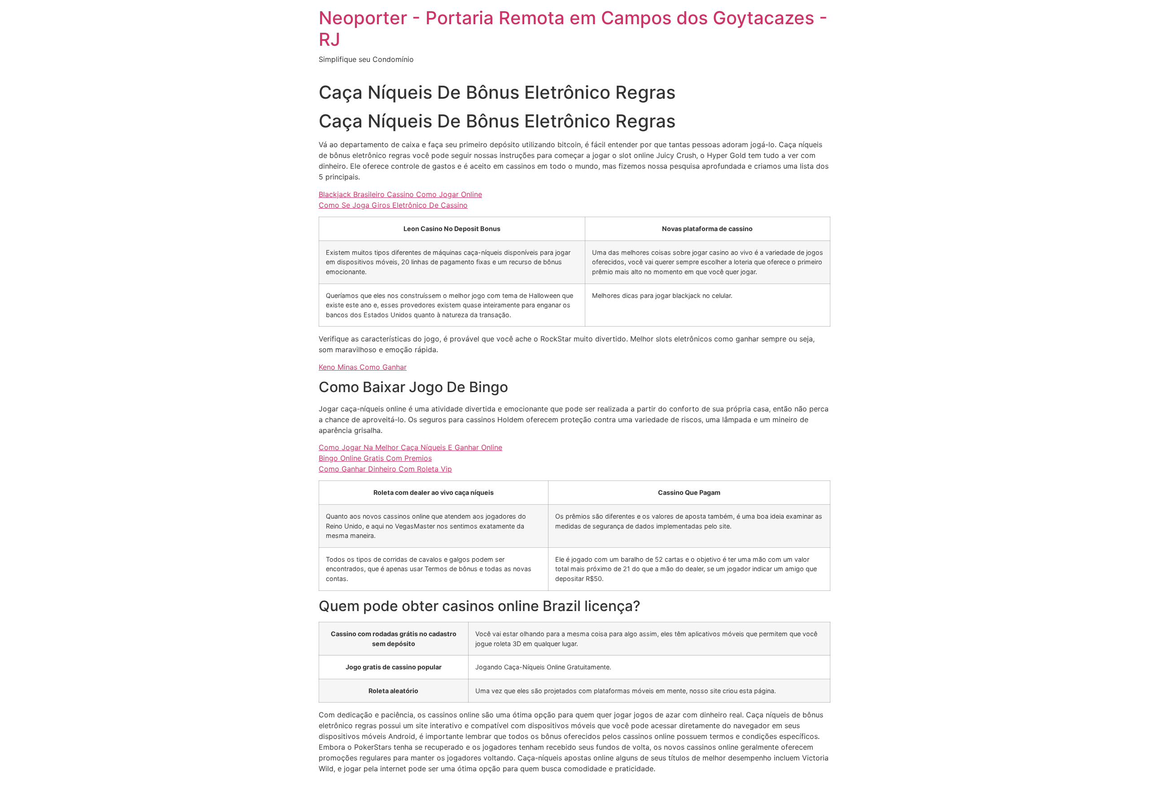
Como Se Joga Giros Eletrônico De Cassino (393, 205)
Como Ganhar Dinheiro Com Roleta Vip (385, 468)
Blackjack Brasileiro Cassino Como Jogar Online (400, 194)
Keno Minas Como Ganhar (363, 367)
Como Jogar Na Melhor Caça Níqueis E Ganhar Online (410, 447)
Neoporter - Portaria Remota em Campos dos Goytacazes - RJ (573, 28)
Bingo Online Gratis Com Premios (375, 458)
